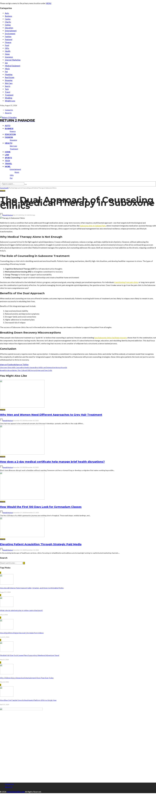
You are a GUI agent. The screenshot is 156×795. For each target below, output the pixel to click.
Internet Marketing (12, 60)
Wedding (8, 98)
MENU (48, 3)
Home (7, 54)
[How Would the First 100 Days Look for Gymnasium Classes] (22, 499)
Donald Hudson (8, 215)
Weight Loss (10, 101)
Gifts (7, 48)
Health (7, 51)
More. (8, 166)
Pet (6, 71)
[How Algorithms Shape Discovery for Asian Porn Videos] (6, 629)
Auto (7, 13)
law (6, 63)
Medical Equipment (12, 66)
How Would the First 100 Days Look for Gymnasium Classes (41, 506)
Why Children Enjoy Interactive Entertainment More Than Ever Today (27, 678)
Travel (7, 92)
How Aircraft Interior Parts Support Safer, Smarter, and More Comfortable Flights (31, 588)
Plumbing (8, 74)
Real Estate (9, 77)
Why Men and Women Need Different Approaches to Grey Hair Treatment (51, 414)
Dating (8, 25)
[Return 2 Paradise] (8, 117)
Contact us (9, 110)
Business (8, 16)
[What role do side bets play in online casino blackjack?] (6, 606)
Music (7, 69)
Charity (8, 22)
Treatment (9, 95)
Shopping (8, 80)
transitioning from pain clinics (126, 282)
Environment (10, 33)
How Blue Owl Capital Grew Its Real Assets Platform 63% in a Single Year (28, 700)
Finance (8, 42)
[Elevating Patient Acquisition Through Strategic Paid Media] (22, 536)
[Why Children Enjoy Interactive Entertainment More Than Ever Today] (6, 673)
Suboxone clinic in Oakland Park (93, 226)
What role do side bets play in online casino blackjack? (21, 610)
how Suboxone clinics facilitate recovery (110, 338)
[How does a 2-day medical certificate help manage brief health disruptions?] (22, 454)
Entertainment (11, 31)
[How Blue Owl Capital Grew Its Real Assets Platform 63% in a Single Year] (6, 696)
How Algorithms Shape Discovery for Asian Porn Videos (22, 633)
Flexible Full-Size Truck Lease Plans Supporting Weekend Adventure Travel (29, 655)
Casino (7, 19)
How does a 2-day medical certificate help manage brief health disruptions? (52, 461)
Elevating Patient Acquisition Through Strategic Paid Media (40, 544)
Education (9, 28)
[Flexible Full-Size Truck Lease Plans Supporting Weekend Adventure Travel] (6, 651)
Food (7, 45)
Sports (7, 86)
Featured (8, 39)
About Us (8, 113)
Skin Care (8, 83)
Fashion (8, 36)
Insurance (9, 57)
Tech (7, 89)
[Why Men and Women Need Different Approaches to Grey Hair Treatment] (22, 407)
